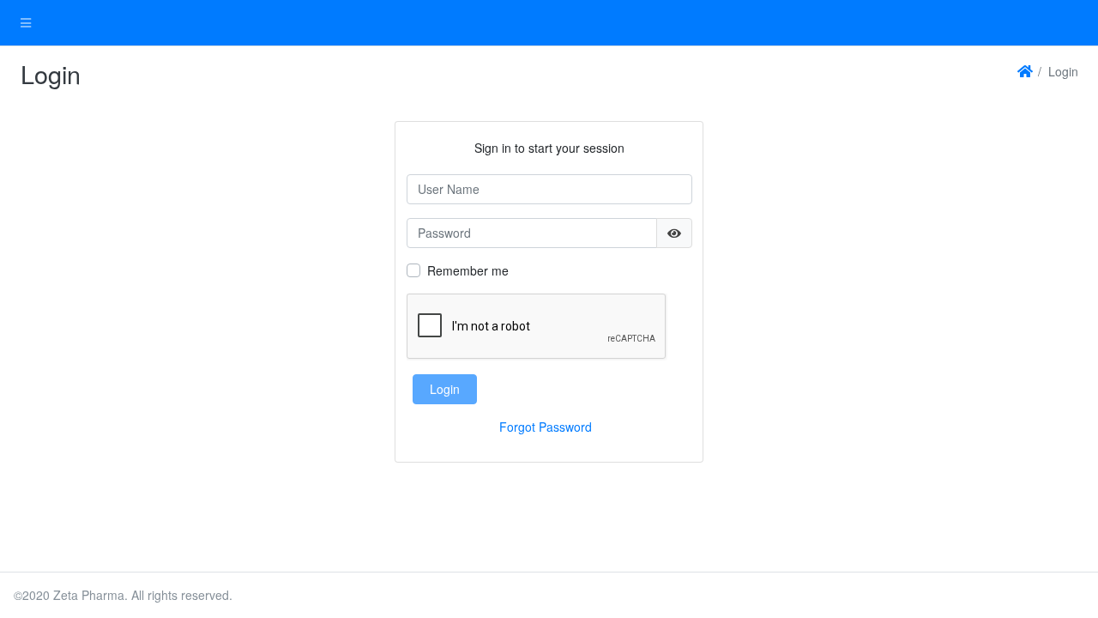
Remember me (468, 270)
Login (445, 388)
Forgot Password (545, 426)
